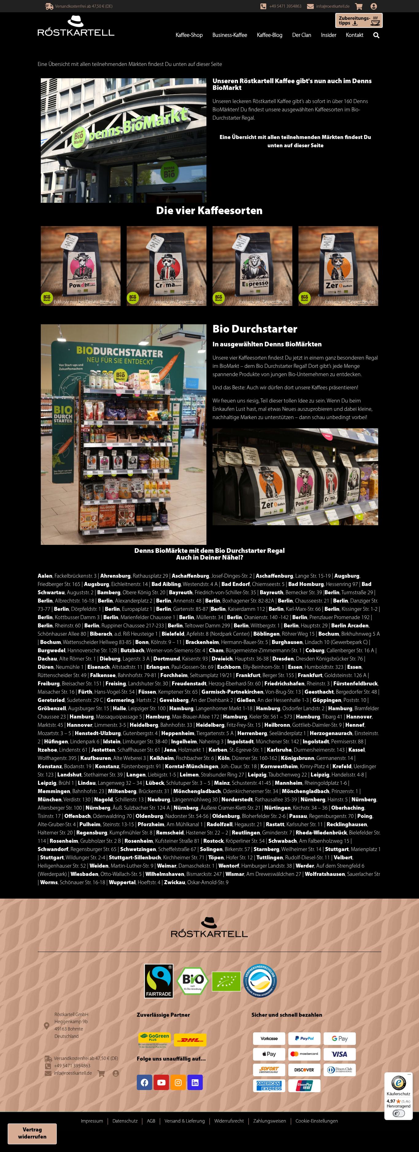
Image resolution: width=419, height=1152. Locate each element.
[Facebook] (144, 1082)
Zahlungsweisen (269, 1121)
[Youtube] (161, 1082)
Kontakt (354, 35)
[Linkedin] (195, 1082)
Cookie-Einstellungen (317, 1121)
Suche (376, 36)
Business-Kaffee (230, 35)
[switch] (399, 1113)
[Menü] (409, 1076)
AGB (151, 1121)
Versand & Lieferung (185, 1121)
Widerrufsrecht (229, 1121)
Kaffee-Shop (189, 35)
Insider (328, 35)
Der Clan (301, 35)
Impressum (92, 1121)
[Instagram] (178, 1082)
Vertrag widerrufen (32, 1133)
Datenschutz (125, 1121)
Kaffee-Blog (270, 35)
